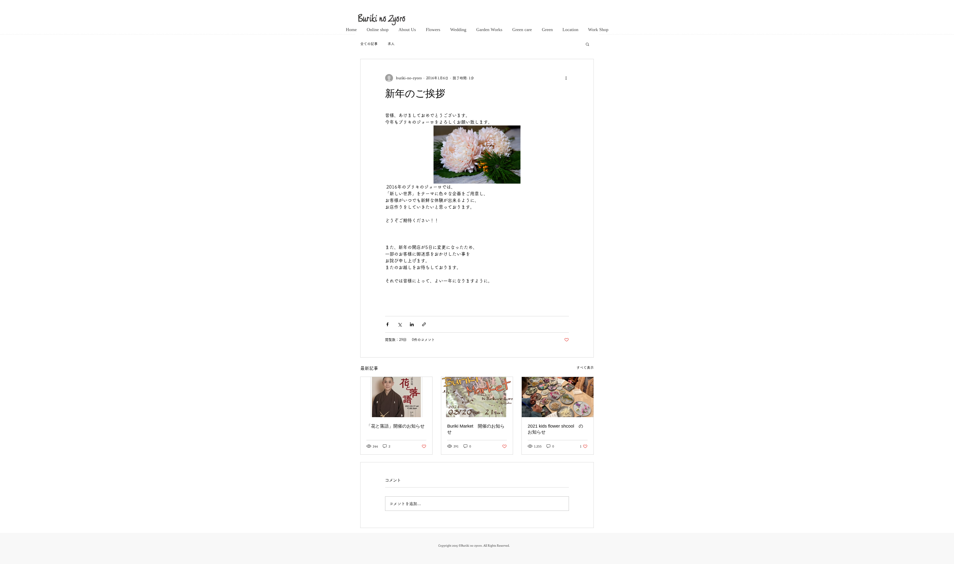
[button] (587, 44)
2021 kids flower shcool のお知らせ (555, 429)
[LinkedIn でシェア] (411, 324)
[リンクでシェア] (424, 324)
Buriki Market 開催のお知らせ (476, 429)
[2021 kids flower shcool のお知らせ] (558, 397)
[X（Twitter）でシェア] (399, 324)
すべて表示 (585, 367)
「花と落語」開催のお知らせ (395, 426)
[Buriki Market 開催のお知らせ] (477, 397)
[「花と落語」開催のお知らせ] (396, 397)
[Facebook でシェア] (387, 324)
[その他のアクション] (566, 78)
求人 (391, 43)
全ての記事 (369, 43)
